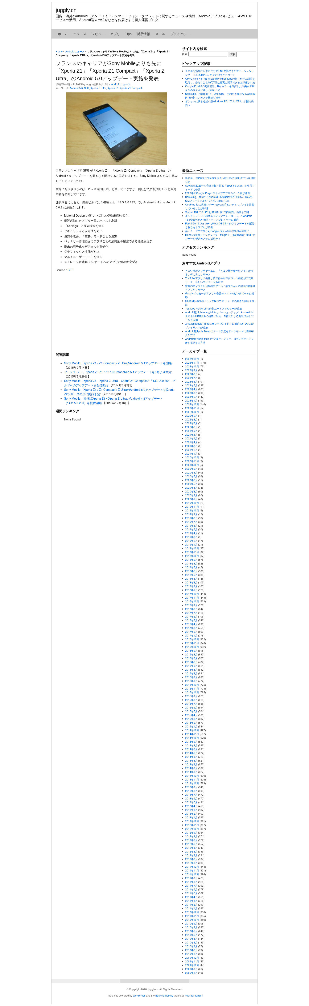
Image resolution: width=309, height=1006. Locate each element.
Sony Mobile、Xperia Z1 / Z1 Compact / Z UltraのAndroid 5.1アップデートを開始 (118, 363)
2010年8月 (191, 927)
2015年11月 (192, 688)
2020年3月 (191, 491)
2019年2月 (191, 540)
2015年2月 (191, 722)
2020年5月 (191, 484)
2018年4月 (191, 578)
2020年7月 (191, 476)
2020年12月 (192, 457)
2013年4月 (191, 806)
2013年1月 (191, 817)
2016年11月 (192, 643)
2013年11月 (192, 779)
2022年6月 (191, 427)
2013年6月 (191, 798)
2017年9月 (191, 605)
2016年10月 (192, 646)
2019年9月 (191, 514)
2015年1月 (191, 726)
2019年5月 (191, 529)
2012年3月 (191, 855)
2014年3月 (191, 764)
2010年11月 (192, 916)
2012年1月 (191, 863)
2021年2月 (191, 449)
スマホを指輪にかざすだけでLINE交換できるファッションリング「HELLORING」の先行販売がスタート (219, 72)
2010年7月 (191, 931)
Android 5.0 (76, 88)
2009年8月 (191, 972)
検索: (185, 54)
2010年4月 (191, 942)
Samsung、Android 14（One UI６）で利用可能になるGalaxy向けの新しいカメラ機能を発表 (220, 95)
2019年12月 (192, 502)
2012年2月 (191, 859)
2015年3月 (191, 718)
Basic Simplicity (164, 995)
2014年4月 (191, 760)
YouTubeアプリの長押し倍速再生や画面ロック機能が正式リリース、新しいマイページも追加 (219, 280)
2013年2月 (191, 813)
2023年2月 (191, 396)
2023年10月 (192, 366)
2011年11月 (192, 870)
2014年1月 (191, 772)
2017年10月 (192, 601)
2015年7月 (191, 703)
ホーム (63, 33)
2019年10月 (192, 510)
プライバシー (180, 33)
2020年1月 (191, 499)
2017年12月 (192, 593)
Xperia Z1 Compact (131, 88)
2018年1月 (191, 590)
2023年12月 (192, 358)
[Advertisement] (117, 312)
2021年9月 (191, 430)
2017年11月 (192, 597)
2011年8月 (191, 881)
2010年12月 (192, 912)
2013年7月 (191, 794)
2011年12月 (192, 866)
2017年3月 (191, 628)
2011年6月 (191, 889)
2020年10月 (192, 465)
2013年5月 (191, 802)
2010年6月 (191, 935)
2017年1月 (191, 635)
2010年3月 (191, 946)
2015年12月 (192, 684)
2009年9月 (191, 969)
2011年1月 (191, 908)
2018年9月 (191, 559)
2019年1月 (191, 544)
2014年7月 (191, 749)
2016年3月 (191, 673)
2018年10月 (192, 556)
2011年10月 (192, 874)
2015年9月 (191, 696)
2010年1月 (191, 953)
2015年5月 (191, 711)
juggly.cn (66, 10)
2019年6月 (191, 525)
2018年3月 (191, 582)
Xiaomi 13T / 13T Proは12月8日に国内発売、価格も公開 (217, 212)
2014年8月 (191, 745)
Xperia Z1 (113, 88)
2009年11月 (192, 961)
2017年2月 (191, 631)
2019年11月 (192, 506)
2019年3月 (191, 537)
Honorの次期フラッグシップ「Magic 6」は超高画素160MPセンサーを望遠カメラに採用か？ (220, 236)
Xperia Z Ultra (98, 88)
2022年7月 (191, 423)
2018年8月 (191, 563)
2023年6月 (191, 381)
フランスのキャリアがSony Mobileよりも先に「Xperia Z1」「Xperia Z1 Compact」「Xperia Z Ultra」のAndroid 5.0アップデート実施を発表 (110, 70)
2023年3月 (191, 393)
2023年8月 (191, 374)
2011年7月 (191, 885)
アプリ (115, 33)
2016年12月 (192, 639)
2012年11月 (192, 825)
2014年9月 (191, 741)
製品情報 (143, 33)
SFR (86, 88)
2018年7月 (191, 567)
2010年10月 (192, 919)
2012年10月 (192, 828)
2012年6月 (191, 844)
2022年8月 (191, 419)
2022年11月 (192, 408)
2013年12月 (192, 775)
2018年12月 (192, 548)
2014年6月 (191, 753)
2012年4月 (191, 851)
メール (160, 33)
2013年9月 (191, 787)
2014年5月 (191, 756)
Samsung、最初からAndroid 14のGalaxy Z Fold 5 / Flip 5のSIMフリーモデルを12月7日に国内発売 (218, 198)
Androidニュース (75, 51)
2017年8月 (191, 609)
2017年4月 (191, 624)
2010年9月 (191, 923)
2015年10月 (192, 692)
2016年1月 (191, 681)
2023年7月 (191, 377)
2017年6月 (191, 616)
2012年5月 (191, 847)
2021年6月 (191, 438)
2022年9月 (191, 415)
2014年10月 (192, 737)
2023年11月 (192, 362)
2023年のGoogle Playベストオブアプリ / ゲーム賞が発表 (217, 193)
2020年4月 (191, 487)
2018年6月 (191, 571)
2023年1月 (191, 400)
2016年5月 (191, 665)
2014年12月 (192, 730)
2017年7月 (191, 612)
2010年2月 (191, 950)
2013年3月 (191, 809)
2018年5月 (191, 574)
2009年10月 (192, 965)
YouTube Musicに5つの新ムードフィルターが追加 (213, 308)
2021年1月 (191, 453)
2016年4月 (191, 669)
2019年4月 (191, 533)
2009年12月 (192, 957)
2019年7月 (191, 521)
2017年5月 (191, 620)
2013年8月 (191, 791)
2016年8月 (191, 654)
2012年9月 (191, 832)
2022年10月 (192, 412)
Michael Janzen (194, 995)
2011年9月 (191, 878)
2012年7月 (191, 840)
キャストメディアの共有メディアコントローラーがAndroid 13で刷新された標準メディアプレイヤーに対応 (218, 217)
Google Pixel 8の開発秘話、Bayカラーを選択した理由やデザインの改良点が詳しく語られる (219, 88)
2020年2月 (191, 495)
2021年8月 (191, 434)
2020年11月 (192, 461)
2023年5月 (191, 385)
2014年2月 (191, 768)
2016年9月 (191, 650)
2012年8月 (191, 836)
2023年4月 (191, 389)
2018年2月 (191, 586)
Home (59, 51)
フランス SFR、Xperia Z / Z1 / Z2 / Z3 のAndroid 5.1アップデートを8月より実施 (117, 372)
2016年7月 (191, 658)
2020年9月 (191, 468)
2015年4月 (191, 715)
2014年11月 (192, 734)
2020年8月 (191, 472)
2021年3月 (191, 446)
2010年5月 (191, 938)
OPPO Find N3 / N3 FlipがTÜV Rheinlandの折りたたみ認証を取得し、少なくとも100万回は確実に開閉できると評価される (220, 80)
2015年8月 (191, 700)
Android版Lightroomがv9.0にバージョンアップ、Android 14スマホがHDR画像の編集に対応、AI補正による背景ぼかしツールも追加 (219, 316)
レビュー (98, 33)
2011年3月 (191, 900)
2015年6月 (191, 707)
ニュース (79, 33)
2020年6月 (191, 480)
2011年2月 (191, 904)
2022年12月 (192, 404)
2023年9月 (191, 370)
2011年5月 (191, 893)
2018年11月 (192, 552)
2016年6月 (191, 662)
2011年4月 (191, 897)
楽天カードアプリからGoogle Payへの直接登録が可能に (217, 231)
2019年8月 (191, 518)
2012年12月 (192, 821)
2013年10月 (192, 783)
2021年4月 (191, 442)
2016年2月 (191, 677)
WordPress (139, 995)
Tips (128, 33)
